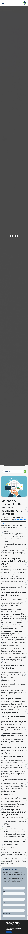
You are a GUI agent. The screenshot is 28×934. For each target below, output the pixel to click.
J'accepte (8, 932)
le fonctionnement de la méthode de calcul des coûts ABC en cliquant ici (13, 521)
